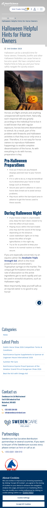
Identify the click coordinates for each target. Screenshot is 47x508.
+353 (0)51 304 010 (11, 409)
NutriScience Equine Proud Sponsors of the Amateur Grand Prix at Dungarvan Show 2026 (22, 367)
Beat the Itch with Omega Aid (15, 373)
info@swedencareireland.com (15, 412)
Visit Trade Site (18, 9)
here (21, 447)
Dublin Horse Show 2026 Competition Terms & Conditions (22, 348)
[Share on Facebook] (39, 303)
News (5, 335)
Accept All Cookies (23, 504)
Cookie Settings (24, 498)
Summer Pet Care (10, 362)
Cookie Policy (28, 493)
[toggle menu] (41, 9)
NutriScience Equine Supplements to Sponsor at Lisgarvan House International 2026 (23, 356)
